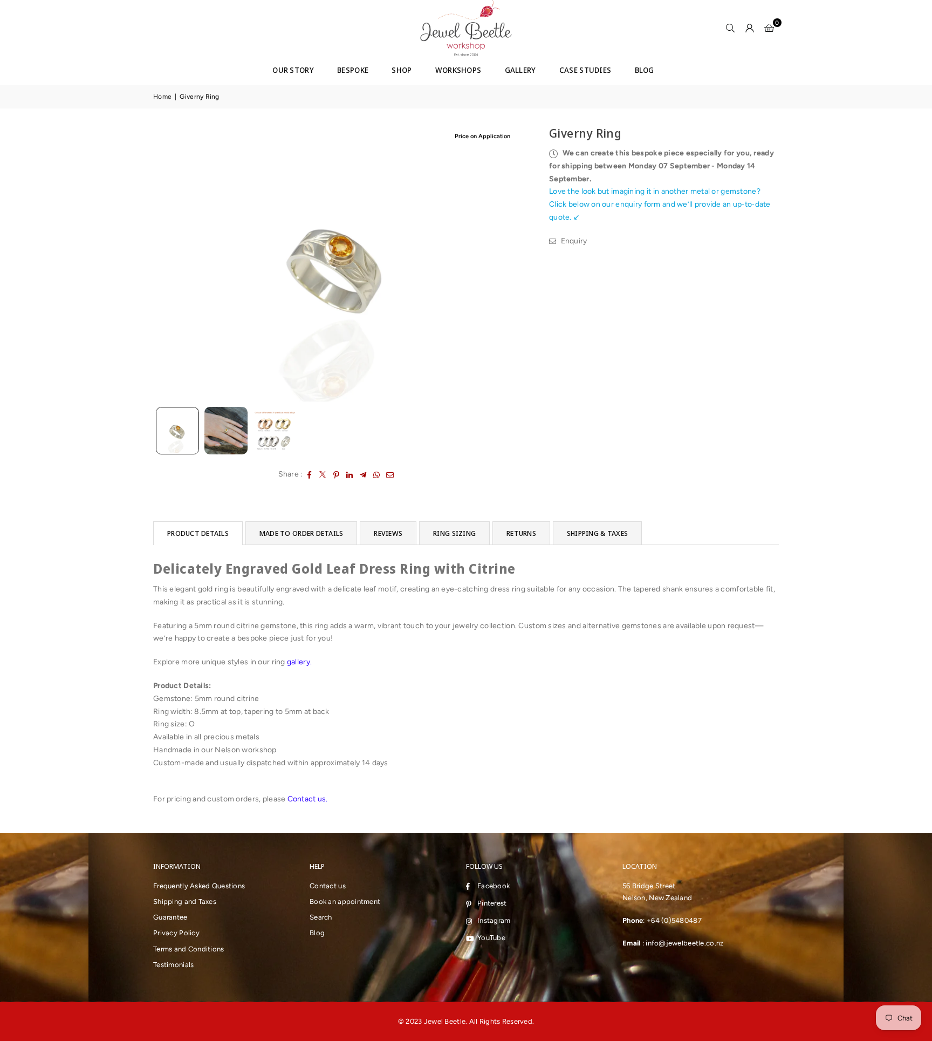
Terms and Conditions (188, 949)
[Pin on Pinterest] (336, 474)
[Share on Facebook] (309, 474)
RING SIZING (454, 533)
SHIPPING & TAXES (597, 533)
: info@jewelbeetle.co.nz (681, 943)
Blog (317, 933)
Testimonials (173, 965)
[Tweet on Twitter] (323, 474)
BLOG (644, 70)
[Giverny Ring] (274, 430)
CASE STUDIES (585, 70)
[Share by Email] (390, 474)
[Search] (730, 28)
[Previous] (168, 263)
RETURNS (521, 533)
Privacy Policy (176, 933)
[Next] (507, 263)
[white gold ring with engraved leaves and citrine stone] (177, 430)
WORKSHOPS (458, 70)
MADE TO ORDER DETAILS (301, 533)
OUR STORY (293, 70)
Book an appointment (345, 901)
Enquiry (573, 241)
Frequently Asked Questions (199, 886)
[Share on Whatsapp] (377, 474)
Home (162, 96)
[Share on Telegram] (363, 474)
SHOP (402, 70)
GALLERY (520, 70)
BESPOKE (352, 70)
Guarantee (170, 917)
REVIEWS (388, 533)
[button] (769, 28)
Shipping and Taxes (184, 901)
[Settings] (749, 28)
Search (321, 917)
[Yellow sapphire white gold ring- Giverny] (226, 430)
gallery (298, 661)
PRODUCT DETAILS (198, 533)
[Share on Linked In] (350, 474)
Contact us (306, 799)
